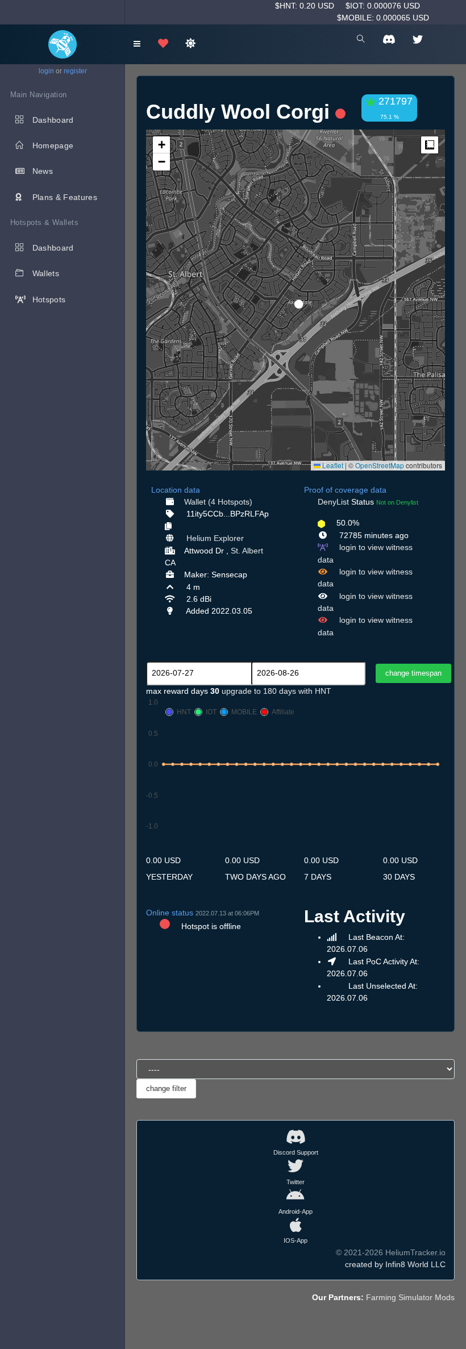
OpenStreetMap (379, 465)
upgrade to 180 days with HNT (276, 691)
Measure (429, 144)
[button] (295, 299)
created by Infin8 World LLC (395, 1264)
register (75, 71)
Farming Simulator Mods (410, 1297)
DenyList (333, 501)
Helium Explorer (215, 538)
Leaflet (332, 465)
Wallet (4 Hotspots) (218, 501)
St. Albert (247, 550)
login (46, 71)
